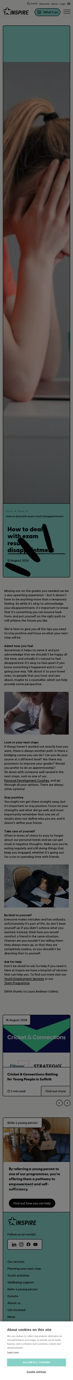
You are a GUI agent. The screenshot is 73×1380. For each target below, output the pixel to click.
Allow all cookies (36, 1362)
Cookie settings (36, 1371)
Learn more (13, 1352)
